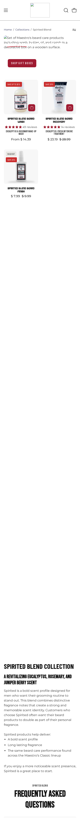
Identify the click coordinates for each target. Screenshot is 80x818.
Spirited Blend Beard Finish (21, 190)
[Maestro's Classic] (40, 10)
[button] (65, 10)
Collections (22, 29)
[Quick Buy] (31, 107)
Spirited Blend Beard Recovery (59, 120)
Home (8, 29)
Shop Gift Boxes (22, 63)
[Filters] (74, 30)
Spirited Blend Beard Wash (21, 120)
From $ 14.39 (21, 139)
